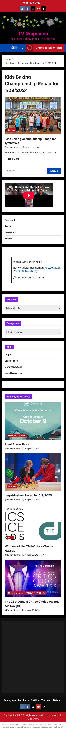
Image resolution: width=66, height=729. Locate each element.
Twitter (8, 226)
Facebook (10, 220)
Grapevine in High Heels (49, 47)
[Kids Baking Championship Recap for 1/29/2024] (33, 115)
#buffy (33, 271)
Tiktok (56, 700)
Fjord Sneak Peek (17, 444)
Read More (14, 159)
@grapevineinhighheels (27, 261)
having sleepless (34, 727)
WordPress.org (13, 373)
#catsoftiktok (21, 271)
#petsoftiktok (52, 267)
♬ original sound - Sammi (29, 277)
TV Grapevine (33, 33)
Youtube (46, 700)
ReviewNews (52, 715)
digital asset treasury (10, 727)
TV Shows (40, 592)
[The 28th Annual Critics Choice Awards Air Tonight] (33, 578)
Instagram (10, 232)
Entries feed (11, 360)
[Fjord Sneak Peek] (33, 421)
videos (22, 435)
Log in (8, 354)
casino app (14, 724)
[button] (22, 48)
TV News (12, 486)
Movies (19, 592)
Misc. (10, 537)
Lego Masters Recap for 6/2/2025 (28, 495)
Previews (12, 435)
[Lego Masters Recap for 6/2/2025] (33, 472)
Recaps (11, 130)
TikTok (8, 238)
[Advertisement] (33, 657)
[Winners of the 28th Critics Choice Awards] (33, 523)
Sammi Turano (13, 147)
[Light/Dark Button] (14, 47)
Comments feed (13, 367)
